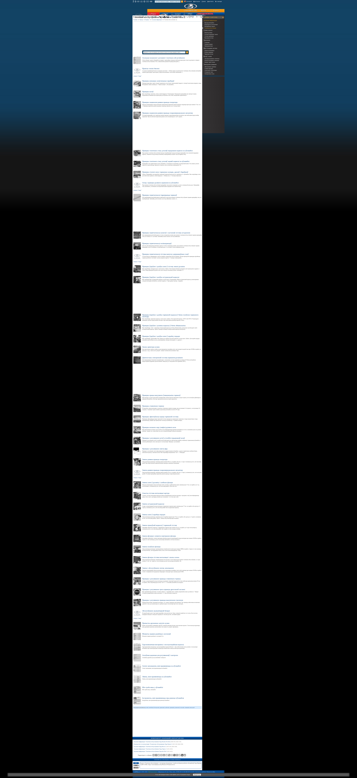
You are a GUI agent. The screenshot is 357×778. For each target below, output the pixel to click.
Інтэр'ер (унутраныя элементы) (212, 60)
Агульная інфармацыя (210, 20)
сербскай (167, 707)
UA (183, 772)
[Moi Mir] (164, 755)
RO (188, 772)
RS (184, 772)
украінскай (162, 707)
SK (192, 772)
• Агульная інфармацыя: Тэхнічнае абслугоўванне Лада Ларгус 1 (153, 749)
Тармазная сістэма (209, 54)
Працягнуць (197, 774)
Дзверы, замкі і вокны (210, 62)
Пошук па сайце (211, 772)
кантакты (211, 1)
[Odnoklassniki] (161, 755)
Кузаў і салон (208, 56)
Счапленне (207, 42)
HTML (136, 765)
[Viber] (169, 755)
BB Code (136, 767)
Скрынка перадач (209, 44)
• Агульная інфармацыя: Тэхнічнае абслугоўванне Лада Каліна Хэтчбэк (157, 741)
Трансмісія (207, 40)
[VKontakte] (153, 755)
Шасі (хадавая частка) (210, 48)
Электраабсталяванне (210, 64)
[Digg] (182, 755)
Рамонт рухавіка (208, 32)
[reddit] (185, 755)
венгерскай (192, 707)
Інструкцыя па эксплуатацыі (211, 24)
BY (181, 772)
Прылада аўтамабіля (209, 22)
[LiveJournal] (174, 755)
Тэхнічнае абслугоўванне (210, 28)
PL (190, 772)
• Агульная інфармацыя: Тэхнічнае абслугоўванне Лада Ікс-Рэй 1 (153, 751)
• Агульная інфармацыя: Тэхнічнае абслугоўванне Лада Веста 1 (155, 746)
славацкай (187, 707)
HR (186, 772)
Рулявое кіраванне (209, 52)
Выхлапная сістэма (209, 38)
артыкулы (197, 1)
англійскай (151, 707)
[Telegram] (166, 755)
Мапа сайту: (172, 772)
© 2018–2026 (140, 772)
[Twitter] (159, 755)
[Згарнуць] (223, 17)
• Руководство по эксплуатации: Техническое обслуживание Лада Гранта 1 (158, 744)
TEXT (136, 763)
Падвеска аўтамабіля (209, 50)
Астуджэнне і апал (209, 72)
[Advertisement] (167, 35)
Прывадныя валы (209, 46)
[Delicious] (179, 755)
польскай (182, 707)
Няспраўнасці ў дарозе (210, 26)
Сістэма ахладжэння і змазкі (211, 34)
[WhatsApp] (172, 755)
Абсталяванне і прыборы (210, 66)
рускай (146, 707)
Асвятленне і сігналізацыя (211, 70)
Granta (216, 11)
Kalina (203, 11)
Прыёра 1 (210, 17)
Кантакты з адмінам (200, 772)
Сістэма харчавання (209, 36)
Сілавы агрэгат (208, 30)
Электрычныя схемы (209, 73)
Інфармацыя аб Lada (163, 772)
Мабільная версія (152, 772)
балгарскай (156, 707)
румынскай (177, 707)
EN (177, 772)
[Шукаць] (182, 2)
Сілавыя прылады (209, 68)
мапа (204, 1)
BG (179, 772)
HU (194, 772)
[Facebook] (156, 755)
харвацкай (171, 707)
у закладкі (219, 1)
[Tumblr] (177, 755)
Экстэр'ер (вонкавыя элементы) (212, 58)
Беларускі (189, 1)
